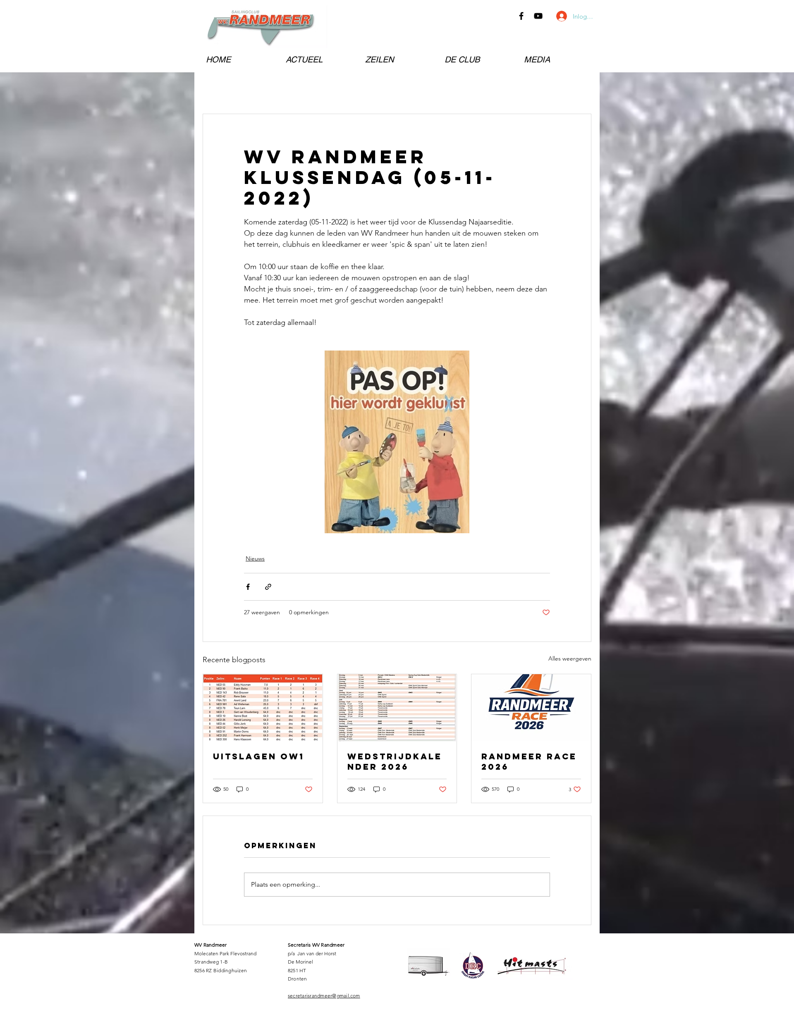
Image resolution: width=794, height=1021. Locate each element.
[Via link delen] (268, 587)
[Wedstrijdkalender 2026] (397, 707)
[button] (319, 59)
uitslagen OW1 (258, 756)
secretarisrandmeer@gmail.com (324, 995)
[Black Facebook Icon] (521, 16)
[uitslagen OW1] (263, 707)
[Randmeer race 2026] (531, 707)
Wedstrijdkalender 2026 (394, 761)
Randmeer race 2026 (529, 761)
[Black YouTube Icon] (538, 16)
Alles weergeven (569, 658)
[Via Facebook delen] (248, 587)
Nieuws (255, 558)
